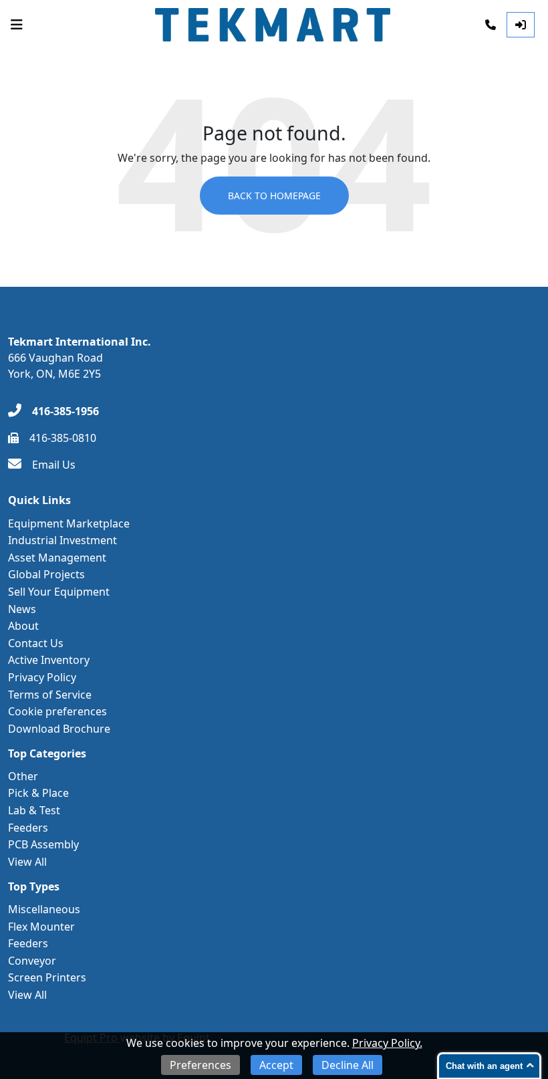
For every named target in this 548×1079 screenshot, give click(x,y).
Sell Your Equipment (59, 591)
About (23, 625)
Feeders (28, 827)
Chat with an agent (484, 1066)
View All (27, 861)
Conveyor (32, 960)
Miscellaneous (44, 909)
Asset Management (57, 557)
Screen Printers (47, 977)
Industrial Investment (62, 540)
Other (23, 776)
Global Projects (46, 574)
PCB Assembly (43, 844)
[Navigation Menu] (17, 24)
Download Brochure (59, 728)
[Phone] (490, 24)
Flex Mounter (41, 926)
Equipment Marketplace (69, 523)
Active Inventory (49, 659)
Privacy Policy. (387, 1043)
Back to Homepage (274, 195)
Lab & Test (34, 810)
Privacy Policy (42, 677)
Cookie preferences (57, 711)
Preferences (200, 1065)
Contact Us (35, 643)
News (22, 609)
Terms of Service (50, 694)
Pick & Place (38, 793)
